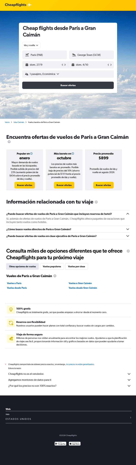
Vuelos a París (14, 283)
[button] (43, 64)
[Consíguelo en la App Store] (74, 444)
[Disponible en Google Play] (60, 444)
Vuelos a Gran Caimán (80, 283)
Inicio (7, 122)
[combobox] (31, 45)
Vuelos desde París (17, 287)
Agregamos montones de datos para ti (29, 379)
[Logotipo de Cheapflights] (15, 5)
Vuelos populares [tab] (52, 266)
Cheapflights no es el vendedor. (26, 373)
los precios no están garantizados (80, 364)
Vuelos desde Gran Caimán (83, 287)
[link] (24, 185)
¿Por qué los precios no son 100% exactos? (32, 385)
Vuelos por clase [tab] (76, 266)
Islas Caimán (19, 122)
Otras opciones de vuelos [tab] (22, 266)
